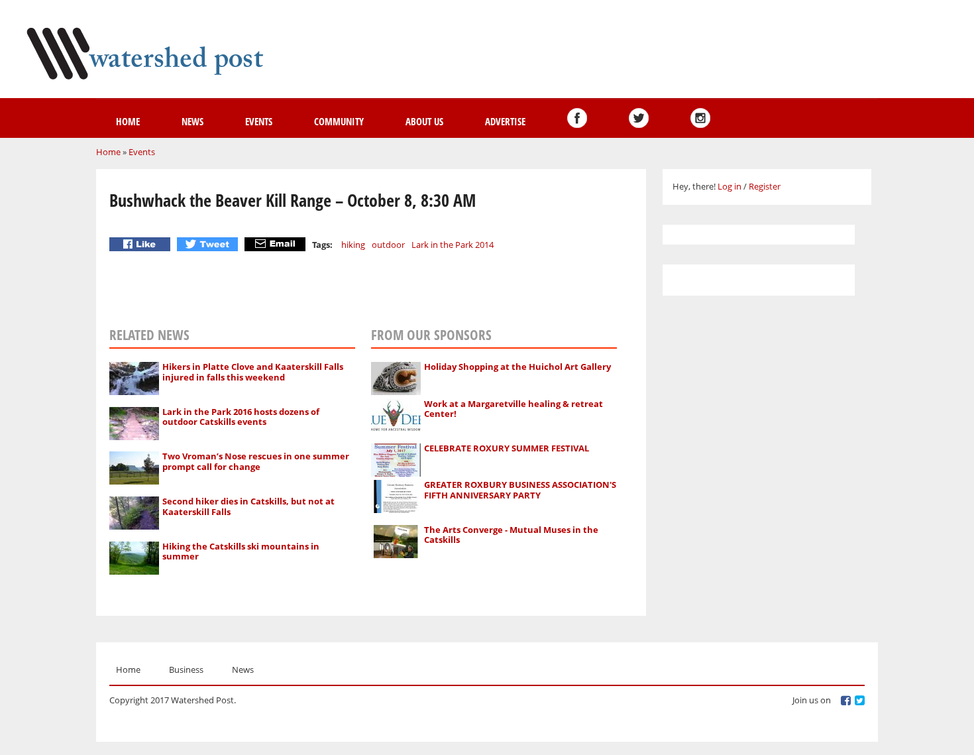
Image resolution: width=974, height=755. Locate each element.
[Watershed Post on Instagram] (700, 118)
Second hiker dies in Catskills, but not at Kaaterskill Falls (248, 506)
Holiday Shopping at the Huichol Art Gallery (517, 367)
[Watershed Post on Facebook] (577, 118)
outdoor (388, 245)
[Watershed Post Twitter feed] (639, 118)
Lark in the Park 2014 (452, 245)
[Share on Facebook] (141, 244)
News (192, 121)
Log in (729, 186)
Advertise (505, 121)
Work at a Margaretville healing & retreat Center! (513, 409)
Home (128, 121)
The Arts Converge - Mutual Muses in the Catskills (511, 535)
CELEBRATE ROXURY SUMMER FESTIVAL (506, 448)
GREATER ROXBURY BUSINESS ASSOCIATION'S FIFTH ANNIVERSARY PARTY (520, 490)
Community (339, 121)
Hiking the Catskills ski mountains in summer (240, 551)
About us (424, 121)
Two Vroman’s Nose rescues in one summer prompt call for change (255, 461)
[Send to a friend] (276, 244)
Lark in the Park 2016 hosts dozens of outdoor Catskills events (240, 417)
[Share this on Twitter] (209, 244)
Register (765, 186)
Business (186, 669)
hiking (353, 245)
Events (258, 121)
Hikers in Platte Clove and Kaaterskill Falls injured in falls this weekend (252, 372)
